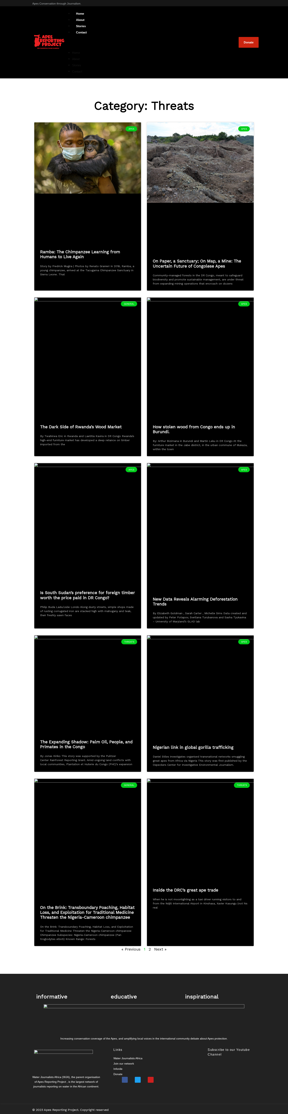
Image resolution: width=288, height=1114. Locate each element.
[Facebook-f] (240, 3)
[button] (144, 42)
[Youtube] (254, 3)
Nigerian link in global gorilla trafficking (193, 747)
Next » (160, 949)
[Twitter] (247, 3)
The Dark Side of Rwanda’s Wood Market (81, 426)
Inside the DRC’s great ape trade (185, 890)
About (76, 59)
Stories (76, 65)
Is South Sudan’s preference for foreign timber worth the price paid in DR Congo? (87, 595)
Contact (81, 32)
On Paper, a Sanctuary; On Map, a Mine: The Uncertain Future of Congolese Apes (197, 263)
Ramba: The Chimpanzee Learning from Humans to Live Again (80, 254)
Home (76, 52)
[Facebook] (125, 1080)
